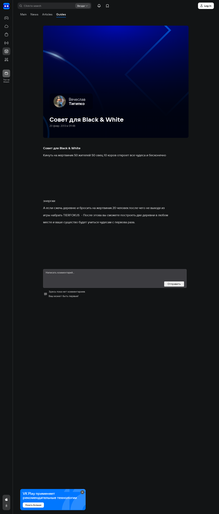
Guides (61, 14)
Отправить (174, 283)
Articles (47, 14)
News (34, 14)
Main (23, 14)
